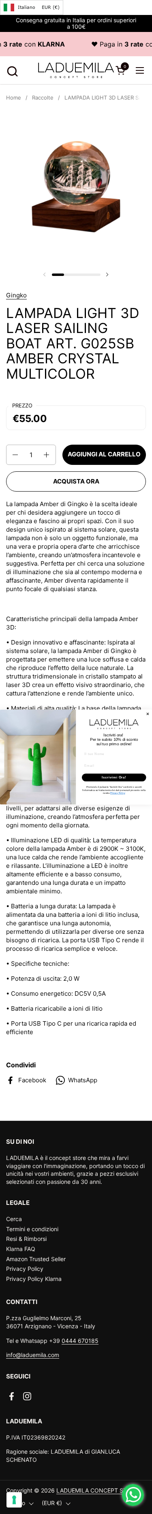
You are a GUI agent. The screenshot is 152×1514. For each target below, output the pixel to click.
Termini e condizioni (32, 1229)
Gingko (16, 295)
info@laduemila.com (32, 1354)
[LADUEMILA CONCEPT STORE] (76, 70)
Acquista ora (76, 481)
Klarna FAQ (20, 1248)
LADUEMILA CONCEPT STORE (97, 1490)
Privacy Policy (24, 1268)
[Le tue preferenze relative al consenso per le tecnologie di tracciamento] (14, 1500)
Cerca (14, 1218)
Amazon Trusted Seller (36, 1258)
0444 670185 (80, 1340)
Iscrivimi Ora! (114, 777)
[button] (11, 70)
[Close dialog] (148, 714)
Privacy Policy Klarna (34, 1278)
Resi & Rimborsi (26, 1238)
